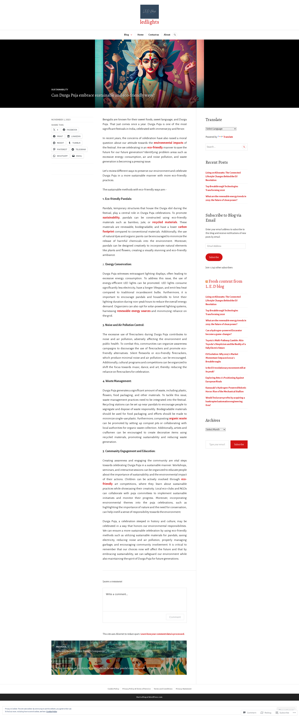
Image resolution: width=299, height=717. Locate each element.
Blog (126, 34)
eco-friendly (155, 147)
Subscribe (214, 257)
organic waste (178, 418)
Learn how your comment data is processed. (163, 634)
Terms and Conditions (163, 689)
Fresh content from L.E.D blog (224, 283)
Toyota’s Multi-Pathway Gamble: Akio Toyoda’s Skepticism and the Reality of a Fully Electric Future (226, 344)
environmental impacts (168, 142)
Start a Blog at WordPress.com (149, 697)
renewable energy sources (133, 311)
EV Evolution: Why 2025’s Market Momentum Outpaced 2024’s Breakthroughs (222, 358)
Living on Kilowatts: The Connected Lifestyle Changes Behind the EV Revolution (223, 176)
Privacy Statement (183, 689)
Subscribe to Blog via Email (223, 217)
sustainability (111, 217)
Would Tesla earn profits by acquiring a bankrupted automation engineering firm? (225, 401)
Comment (175, 617)
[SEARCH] (175, 34)
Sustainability (59, 89)
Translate (228, 137)
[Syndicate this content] (207, 281)
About (167, 34)
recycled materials (163, 222)
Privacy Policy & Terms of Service (136, 689)
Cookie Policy (113, 689)
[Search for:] (227, 147)
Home (141, 34)
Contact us (153, 34)
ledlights (149, 22)
